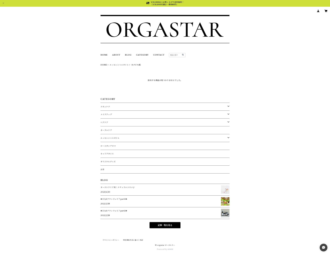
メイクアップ (106, 114)
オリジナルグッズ (108, 161)
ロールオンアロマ (108, 146)
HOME (104, 55)
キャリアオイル (107, 154)
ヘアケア (104, 122)
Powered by (162, 249)
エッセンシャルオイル (119, 65)
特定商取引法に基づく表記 (133, 240)
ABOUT (116, 55)
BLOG (128, 55)
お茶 (102, 169)
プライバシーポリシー (111, 240)
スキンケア (105, 107)
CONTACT (158, 55)
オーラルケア (106, 130)
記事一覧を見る (165, 225)
